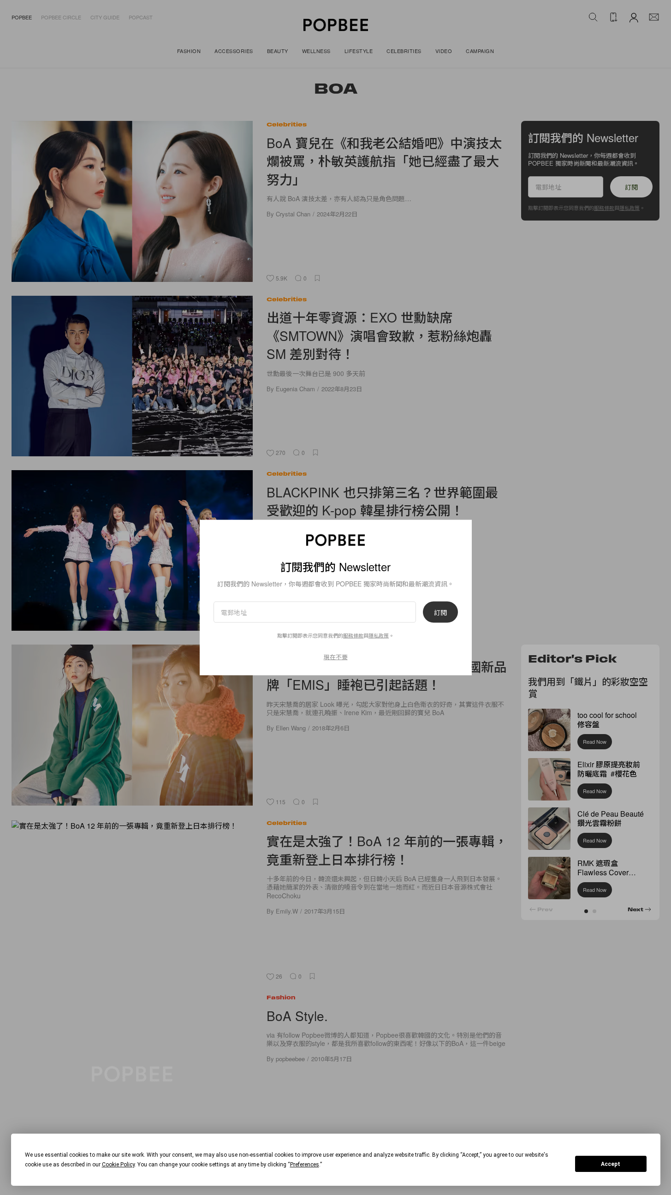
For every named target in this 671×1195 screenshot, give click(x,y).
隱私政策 (378, 635)
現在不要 (336, 656)
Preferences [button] (304, 1164)
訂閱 (440, 612)
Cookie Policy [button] (118, 1164)
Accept (610, 1164)
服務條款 (353, 635)
